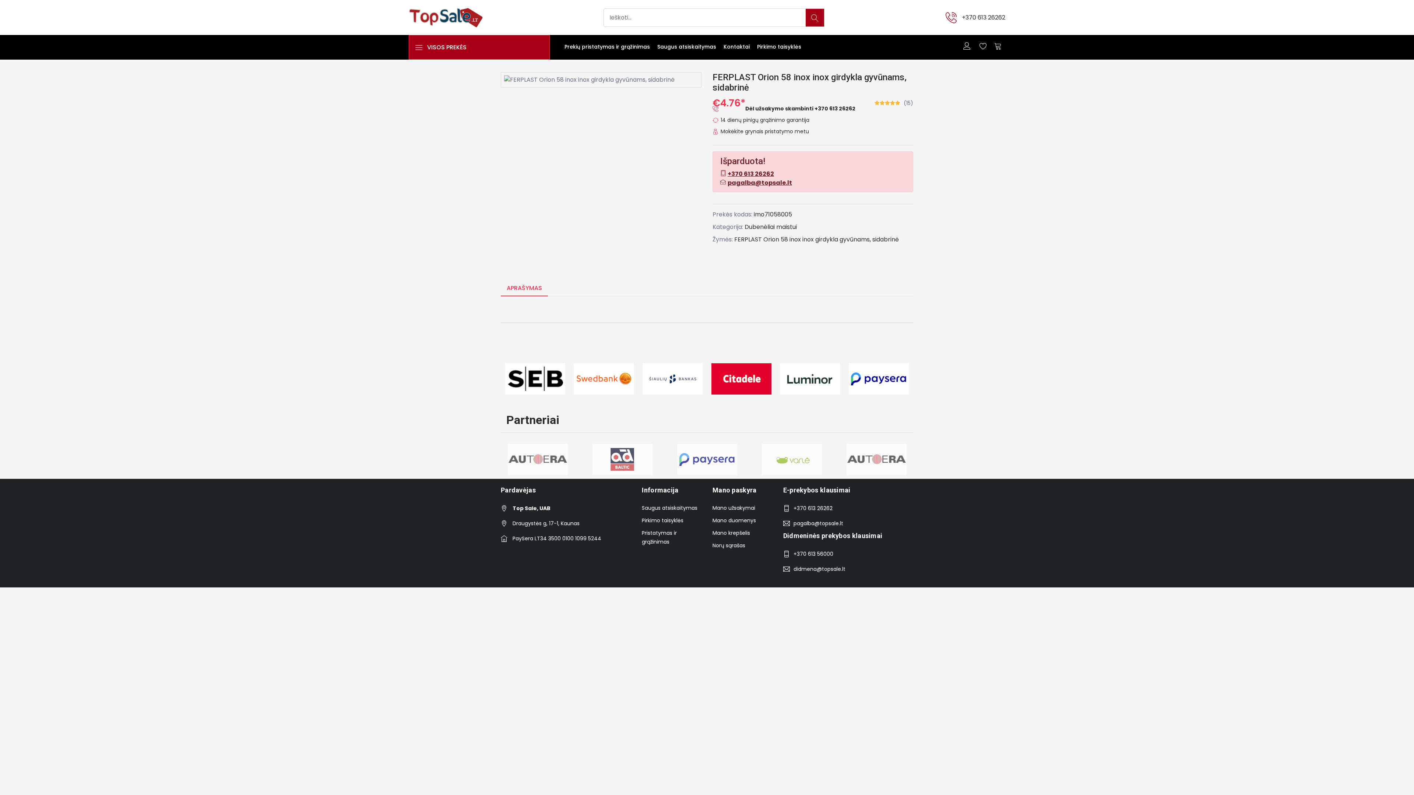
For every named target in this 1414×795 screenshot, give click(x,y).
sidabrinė (885, 239)
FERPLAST (748, 239)
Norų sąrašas (729, 545)
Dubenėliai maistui (771, 227)
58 (784, 239)
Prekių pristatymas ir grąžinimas (607, 46)
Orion (771, 239)
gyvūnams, (855, 239)
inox (795, 239)
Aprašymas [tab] (524, 288)
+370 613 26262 (983, 17)
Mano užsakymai (734, 508)
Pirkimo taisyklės (779, 46)
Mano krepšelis (731, 533)
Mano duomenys (734, 520)
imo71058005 (773, 214)
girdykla (826, 239)
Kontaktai (737, 46)
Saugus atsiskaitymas (686, 46)
